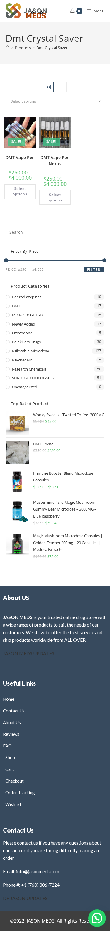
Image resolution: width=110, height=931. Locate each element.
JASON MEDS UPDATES (28, 653)
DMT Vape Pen (20, 157)
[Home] (7, 47)
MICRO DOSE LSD (27, 315)
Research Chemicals (29, 369)
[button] (19, 127)
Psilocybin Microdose (30, 351)
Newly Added (23, 324)
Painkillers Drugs (26, 342)
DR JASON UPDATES (25, 898)
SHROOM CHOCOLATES (33, 377)
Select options (20, 191)
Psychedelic (22, 360)
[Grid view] (49, 87)
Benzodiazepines (26, 297)
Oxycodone (22, 332)
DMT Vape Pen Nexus (55, 160)
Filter (94, 269)
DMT (16, 306)
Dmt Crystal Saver (51, 47)
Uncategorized (24, 387)
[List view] (62, 87)
